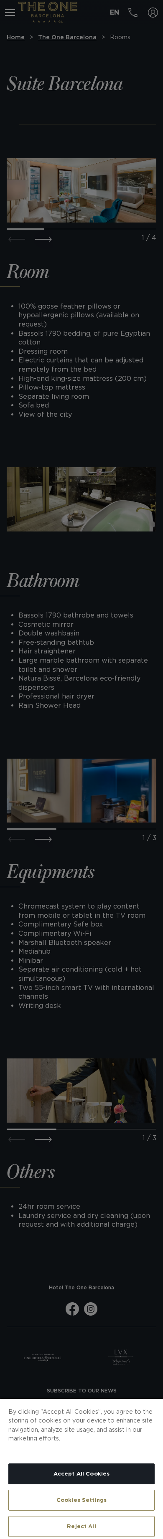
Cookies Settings (81, 1500)
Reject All (81, 1526)
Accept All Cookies (81, 1474)
